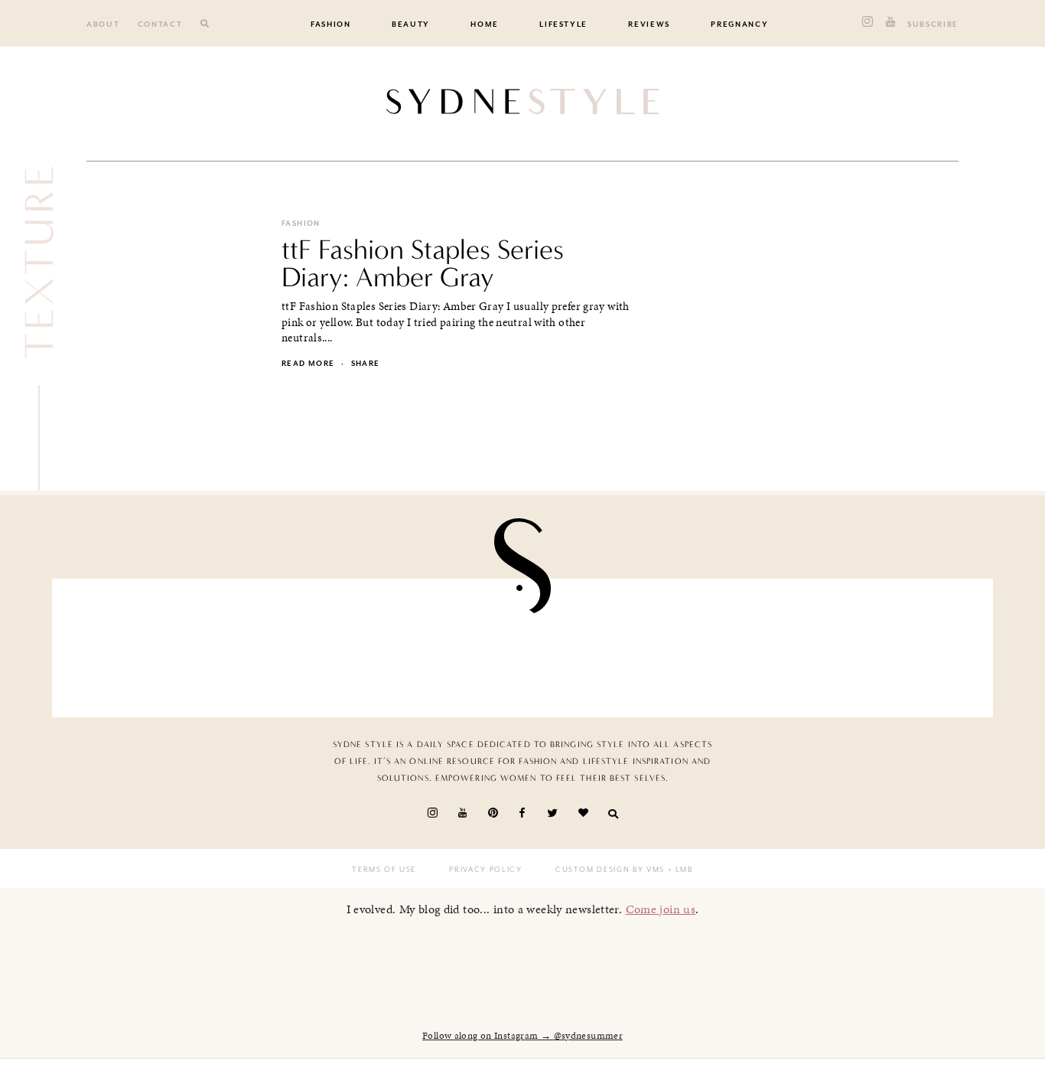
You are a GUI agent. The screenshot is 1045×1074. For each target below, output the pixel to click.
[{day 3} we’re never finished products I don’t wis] (599, 643)
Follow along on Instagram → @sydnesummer (522, 1036)
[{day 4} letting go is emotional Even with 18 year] (293, 643)
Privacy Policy (485, 869)
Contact (160, 24)
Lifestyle (563, 24)
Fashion (331, 24)
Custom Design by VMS (610, 869)
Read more (308, 363)
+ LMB (679, 869)
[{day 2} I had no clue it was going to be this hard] (905, 643)
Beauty (411, 24)
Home (484, 24)
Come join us (661, 909)
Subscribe (933, 24)
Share (365, 363)
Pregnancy (739, 24)
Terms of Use (384, 869)
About (102, 24)
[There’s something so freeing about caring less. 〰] (446, 643)
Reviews (649, 24)
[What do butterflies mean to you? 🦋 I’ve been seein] (140, 643)
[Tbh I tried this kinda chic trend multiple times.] (752, 643)
